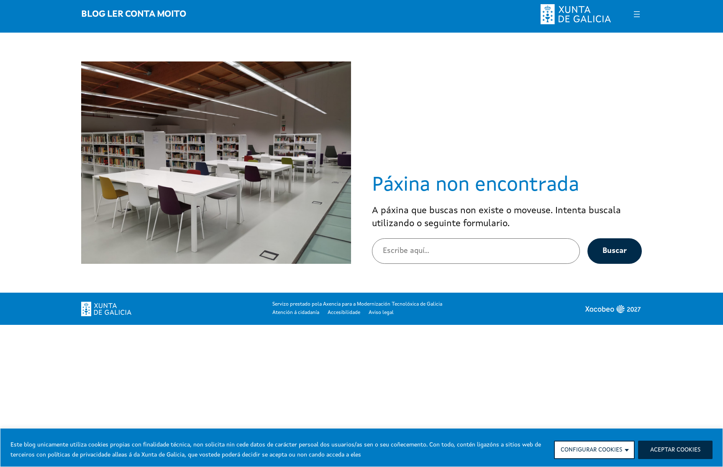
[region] (361, 447)
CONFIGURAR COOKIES (591, 450)
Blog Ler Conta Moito (133, 14)
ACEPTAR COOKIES (675, 450)
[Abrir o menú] (637, 14)
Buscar (614, 251)
